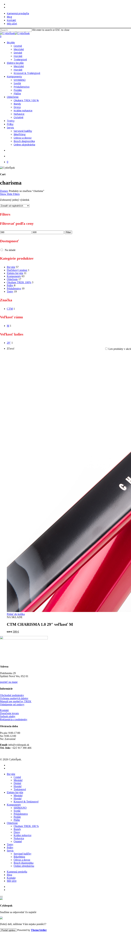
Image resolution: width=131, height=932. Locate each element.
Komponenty (14, 276)
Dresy (17, 832)
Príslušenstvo (14, 288)
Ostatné (18, 841)
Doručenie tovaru (9, 713)
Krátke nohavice (22, 835)
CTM (10, 308)
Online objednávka (24, 865)
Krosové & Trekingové (26, 801)
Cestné (17, 777)
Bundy (17, 829)
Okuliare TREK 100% (19, 282)
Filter (68, 232)
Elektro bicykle (15, 273)
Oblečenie (12, 279)
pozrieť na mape (9, 682)
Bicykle (11, 267)
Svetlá (17, 810)
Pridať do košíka (16, 614)
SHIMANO (20, 807)
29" (9, 342)
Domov (4, 191)
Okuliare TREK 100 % (26, 826)
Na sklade (10, 250)
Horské (17, 786)
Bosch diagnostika (23, 862)
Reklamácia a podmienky (13, 719)
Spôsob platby (7, 716)
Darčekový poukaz (17, 270)
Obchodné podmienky (12, 695)
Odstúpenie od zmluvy (12, 704)
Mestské (18, 780)
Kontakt (4, 710)
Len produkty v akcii (119, 348)
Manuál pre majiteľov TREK (15, 701)
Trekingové (20, 789)
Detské (17, 783)
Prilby (10, 285)
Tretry (10, 291)
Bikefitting (19, 856)
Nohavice (19, 838)
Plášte (17, 820)
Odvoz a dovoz (22, 859)
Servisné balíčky (22, 853)
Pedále (17, 816)
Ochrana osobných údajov (14, 698)
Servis (10, 850)
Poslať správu (8, 930)
